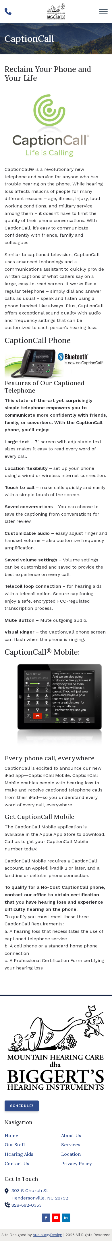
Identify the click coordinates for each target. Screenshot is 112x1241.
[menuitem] (28, 1135)
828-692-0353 (26, 1205)
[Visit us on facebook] (46, 1218)
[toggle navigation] (103, 11)
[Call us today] (8, 11)
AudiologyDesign (47, 1235)
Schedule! (21, 1106)
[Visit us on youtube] (56, 1218)
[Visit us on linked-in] (66, 1218)
